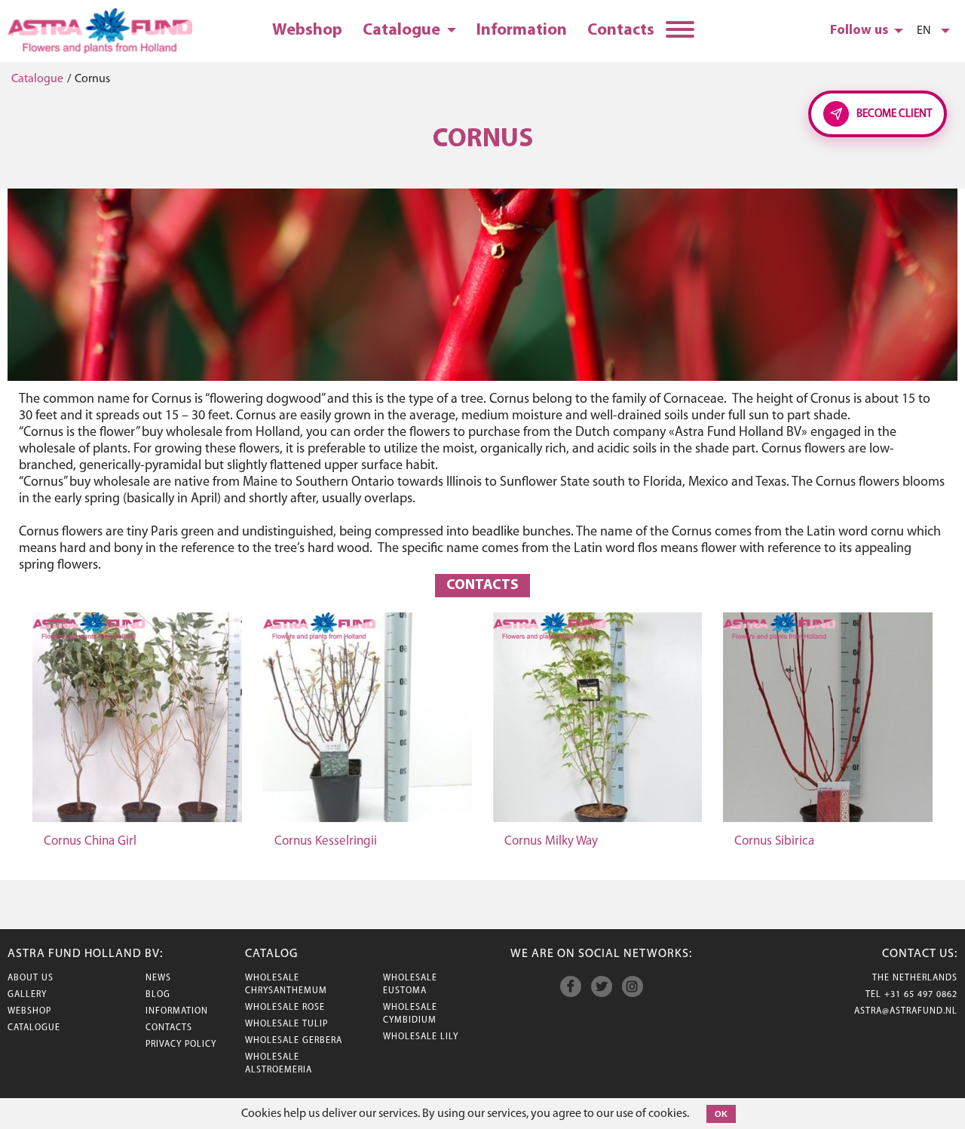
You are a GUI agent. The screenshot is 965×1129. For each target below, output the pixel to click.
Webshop (307, 30)
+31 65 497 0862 (920, 994)
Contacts (620, 30)
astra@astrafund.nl (905, 1011)
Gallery (27, 994)
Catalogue (403, 30)
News (158, 978)
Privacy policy (181, 1044)
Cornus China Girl (90, 841)
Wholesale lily (420, 1037)
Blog (158, 994)
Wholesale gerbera (293, 1040)
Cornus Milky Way (551, 841)
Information (521, 30)
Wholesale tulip (286, 1024)
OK (721, 1113)
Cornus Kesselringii (325, 841)
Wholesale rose (285, 1007)
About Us (31, 978)
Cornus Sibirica (774, 841)
